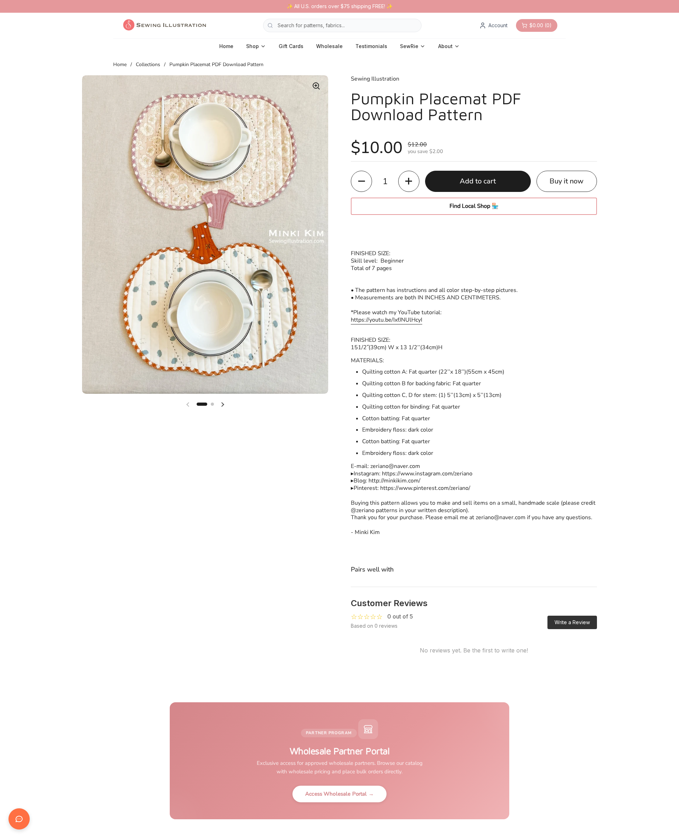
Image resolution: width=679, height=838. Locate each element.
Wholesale (329, 46)
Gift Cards (291, 46)
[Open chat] (19, 819)
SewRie (409, 46)
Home (226, 46)
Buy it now (567, 181)
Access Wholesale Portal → (339, 793)
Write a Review (572, 622)
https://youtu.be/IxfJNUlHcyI (386, 320)
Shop (252, 46)
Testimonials (371, 46)
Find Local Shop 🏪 (474, 206)
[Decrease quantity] (361, 181)
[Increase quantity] (408, 181)
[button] (202, 404)
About (445, 46)
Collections (148, 64)
